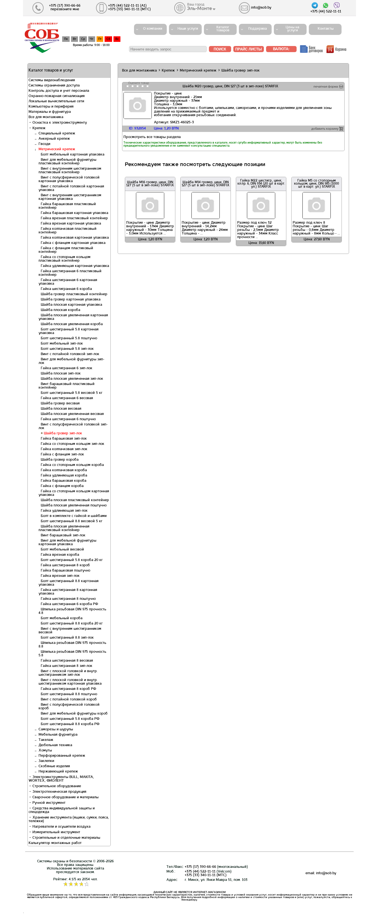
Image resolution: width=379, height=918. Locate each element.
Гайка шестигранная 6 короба (65, 289)
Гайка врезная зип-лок (59, 576)
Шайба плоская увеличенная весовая (71, 414)
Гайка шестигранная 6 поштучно (67, 419)
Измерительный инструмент (55, 832)
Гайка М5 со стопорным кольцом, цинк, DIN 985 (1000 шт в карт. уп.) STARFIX (316, 183)
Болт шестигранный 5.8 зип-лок (66, 349)
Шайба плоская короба (59, 310)
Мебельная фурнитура (58, 734)
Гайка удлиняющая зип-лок (63, 510)
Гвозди (44, 144)
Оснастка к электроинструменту (59, 122)
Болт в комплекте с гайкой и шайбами (73, 516)
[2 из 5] (132, 86)
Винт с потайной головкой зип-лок (69, 354)
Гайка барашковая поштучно (64, 570)
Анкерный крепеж (54, 139)
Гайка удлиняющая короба (63, 475)
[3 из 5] (137, 86)
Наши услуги (188, 28)
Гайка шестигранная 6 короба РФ (68, 604)
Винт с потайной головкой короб (68, 699)
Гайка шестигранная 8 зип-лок (65, 666)
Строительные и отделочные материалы (65, 838)
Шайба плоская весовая (60, 408)
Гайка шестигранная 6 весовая (66, 398)
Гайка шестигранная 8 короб (64, 565)
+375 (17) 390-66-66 (200, 867)
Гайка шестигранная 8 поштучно (67, 599)
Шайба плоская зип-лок (60, 373)
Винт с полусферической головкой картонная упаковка (69, 179)
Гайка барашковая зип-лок (63, 438)
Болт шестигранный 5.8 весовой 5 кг (70, 393)
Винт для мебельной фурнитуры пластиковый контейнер (67, 161)
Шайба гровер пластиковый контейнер (73, 294)
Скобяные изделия (54, 766)
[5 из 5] (147, 86)
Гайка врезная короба (59, 555)
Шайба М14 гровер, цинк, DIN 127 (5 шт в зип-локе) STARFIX (205, 184)
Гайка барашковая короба (62, 481)
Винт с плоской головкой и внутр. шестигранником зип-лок (68, 673)
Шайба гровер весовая (59, 403)
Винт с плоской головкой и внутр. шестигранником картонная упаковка (70, 682)
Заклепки (46, 761)
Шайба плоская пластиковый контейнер (74, 500)
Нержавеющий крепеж (58, 771)
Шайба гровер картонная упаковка (69, 299)
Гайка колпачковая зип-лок (63, 449)
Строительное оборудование (56, 786)
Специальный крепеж (57, 133)
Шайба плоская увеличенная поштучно (73, 505)
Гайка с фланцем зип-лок (61, 454)
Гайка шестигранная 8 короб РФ (67, 689)
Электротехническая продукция (58, 792)
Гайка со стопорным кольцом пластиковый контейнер (64, 259)
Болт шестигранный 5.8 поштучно (68, 338)
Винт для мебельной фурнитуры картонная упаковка (67, 542)
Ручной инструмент (48, 803)
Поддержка (257, 28)
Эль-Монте (199, 8)
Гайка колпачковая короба (63, 470)
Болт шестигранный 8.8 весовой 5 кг (70, 521)
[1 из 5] (127, 86)
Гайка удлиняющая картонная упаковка (74, 266)
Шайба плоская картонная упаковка (70, 305)
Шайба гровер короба (59, 459)
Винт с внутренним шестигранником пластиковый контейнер (70, 170)
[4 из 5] (142, 86)
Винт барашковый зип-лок (62, 535)
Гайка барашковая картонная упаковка (73, 213)
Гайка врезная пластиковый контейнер (73, 218)
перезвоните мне (64, 9)
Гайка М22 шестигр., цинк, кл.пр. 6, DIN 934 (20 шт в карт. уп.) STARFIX (261, 183)
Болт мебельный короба (60, 618)
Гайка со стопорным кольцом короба (71, 465)
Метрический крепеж (57, 149)
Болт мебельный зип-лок (61, 343)
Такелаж (46, 740)
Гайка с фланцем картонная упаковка (72, 243)
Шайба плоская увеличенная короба (71, 324)
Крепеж (38, 128)
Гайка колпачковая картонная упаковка (74, 237)
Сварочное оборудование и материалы (64, 797)
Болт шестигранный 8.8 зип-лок (66, 637)
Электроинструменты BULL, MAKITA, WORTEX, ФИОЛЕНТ (61, 779)
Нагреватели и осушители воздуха (60, 826)
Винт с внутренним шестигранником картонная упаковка (70, 197)
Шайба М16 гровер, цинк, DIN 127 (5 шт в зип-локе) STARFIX (150, 184)
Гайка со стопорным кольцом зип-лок (71, 444)
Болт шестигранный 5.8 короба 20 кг (71, 560)
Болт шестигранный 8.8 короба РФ (69, 724)
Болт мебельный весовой (61, 549)
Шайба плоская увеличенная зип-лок (71, 379)
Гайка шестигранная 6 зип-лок (65, 368)
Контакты (323, 28)
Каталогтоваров (222, 29)
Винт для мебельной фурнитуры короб (73, 713)
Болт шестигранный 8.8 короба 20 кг (71, 623)
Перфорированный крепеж (62, 756)
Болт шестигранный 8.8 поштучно (68, 694)
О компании (152, 28)
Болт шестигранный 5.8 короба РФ (69, 719)
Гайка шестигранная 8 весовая (66, 660)
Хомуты (45, 750)
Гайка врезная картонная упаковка (70, 223)
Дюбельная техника (55, 745)
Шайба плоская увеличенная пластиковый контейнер (64, 528)
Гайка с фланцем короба (61, 486)
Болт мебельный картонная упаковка (71, 154)
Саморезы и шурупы (56, 729)
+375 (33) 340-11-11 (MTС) (205, 875)
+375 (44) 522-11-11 (200, 871)
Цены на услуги (292, 29)
